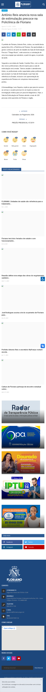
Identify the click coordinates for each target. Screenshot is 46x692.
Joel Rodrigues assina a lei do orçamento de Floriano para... (23, 314)
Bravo (6, 159)
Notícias (4, 10)
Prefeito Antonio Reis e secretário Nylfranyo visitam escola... (22, 351)
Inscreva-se (39, 668)
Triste (15, 159)
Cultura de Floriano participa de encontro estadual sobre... (21, 388)
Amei (24, 146)
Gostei (6, 146)
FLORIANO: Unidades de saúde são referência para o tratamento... (22, 202)
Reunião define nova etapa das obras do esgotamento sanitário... (23, 277)
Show (24, 159)
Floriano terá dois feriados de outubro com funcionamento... (19, 240)
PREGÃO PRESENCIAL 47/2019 (23, 123)
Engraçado (33, 146)
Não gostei (15, 146)
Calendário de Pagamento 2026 (23, 115)
